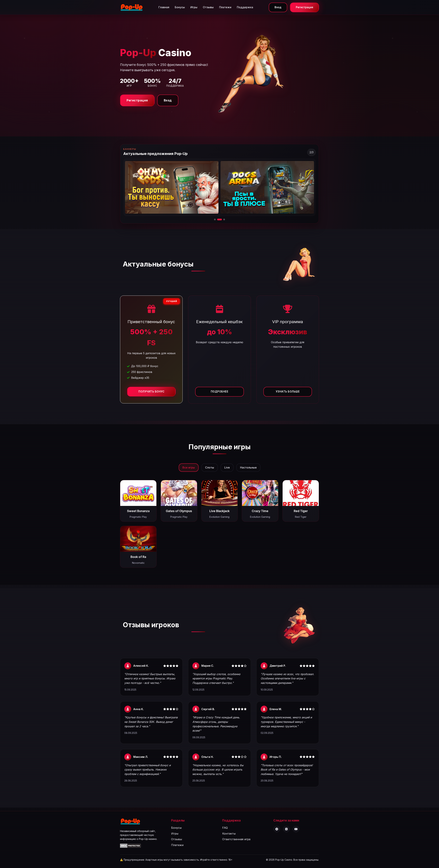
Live (227, 467)
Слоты (209, 467)
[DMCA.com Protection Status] (130, 846)
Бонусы (180, 7)
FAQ (225, 827)
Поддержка (245, 7)
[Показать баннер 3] (222, 219)
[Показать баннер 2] (218, 219)
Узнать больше (288, 391)
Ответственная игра (236, 839)
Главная (163, 7)
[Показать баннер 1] (215, 219)
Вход (278, 7)
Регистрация (304, 7)
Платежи (225, 7)
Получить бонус (151, 391)
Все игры (188, 467)
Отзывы (208, 7)
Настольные (248, 467)
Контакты (229, 833)
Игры (193, 7)
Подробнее (219, 391)
